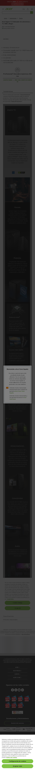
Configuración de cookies (17, 761)
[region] (17, 752)
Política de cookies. (11, 757)
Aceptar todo (17, 766)
